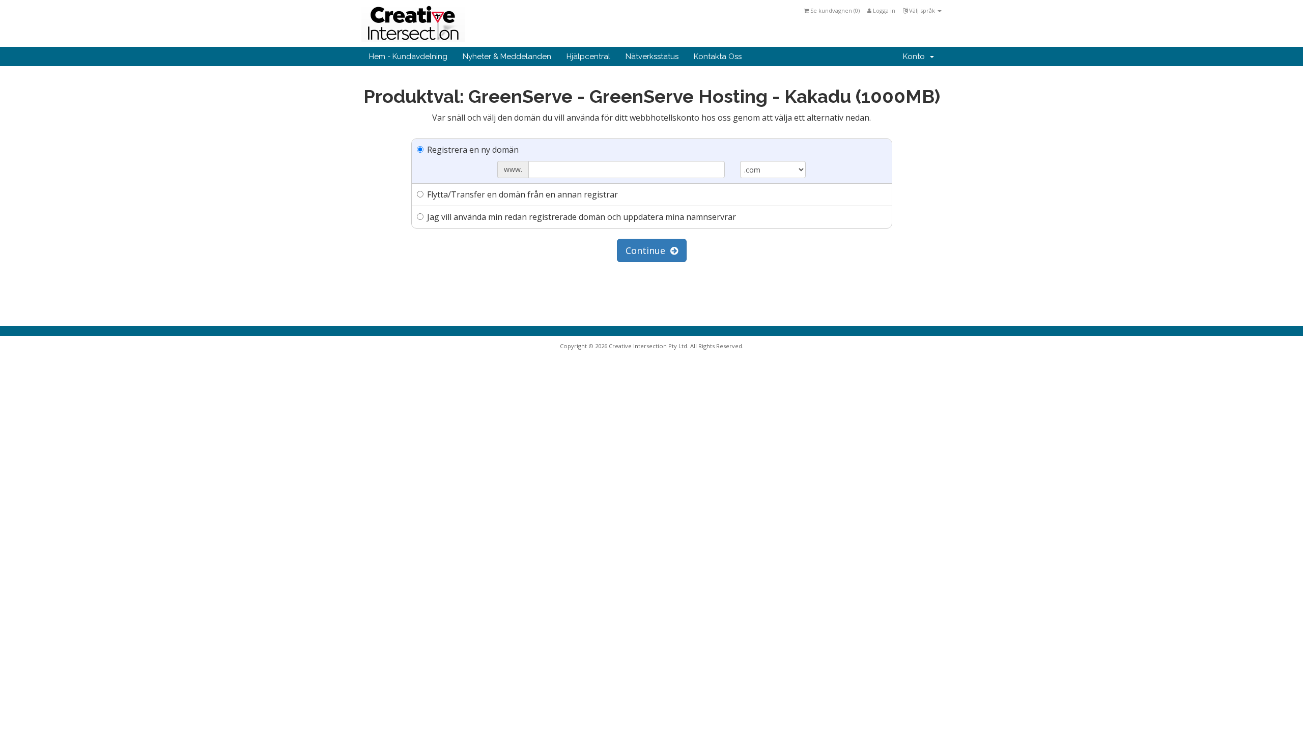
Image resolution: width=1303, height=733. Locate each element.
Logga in (883, 10)
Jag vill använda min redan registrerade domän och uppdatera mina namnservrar (581, 216)
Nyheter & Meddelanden (507, 56)
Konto (916, 56)
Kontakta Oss (718, 56)
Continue (648, 250)
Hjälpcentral (588, 56)
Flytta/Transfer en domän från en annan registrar (522, 194)
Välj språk (922, 10)
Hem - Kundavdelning (408, 56)
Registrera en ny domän (473, 149)
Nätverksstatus (652, 56)
